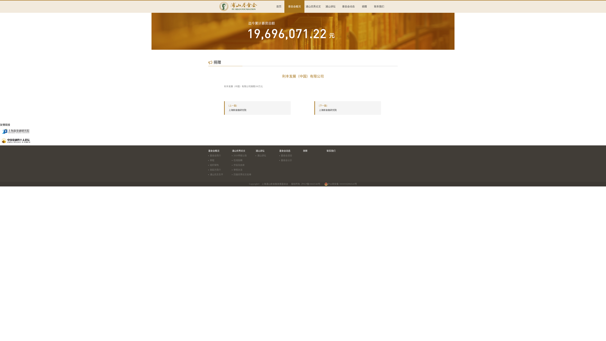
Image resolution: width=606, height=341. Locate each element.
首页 (278, 6)
